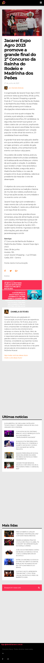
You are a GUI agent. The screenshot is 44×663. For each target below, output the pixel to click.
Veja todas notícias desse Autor (16, 355)
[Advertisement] (22, 389)
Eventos (7, 276)
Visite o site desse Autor (13, 358)
